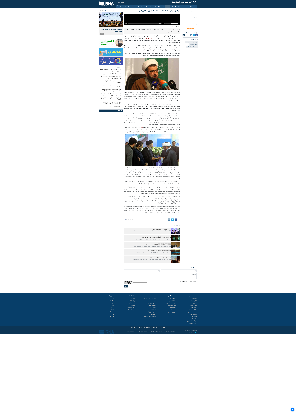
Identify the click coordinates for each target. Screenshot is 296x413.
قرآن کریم (189, 47)
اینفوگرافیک (152, 330)
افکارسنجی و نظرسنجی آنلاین (149, 319)
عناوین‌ (191, 6)
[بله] (154, 348)
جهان (175, 6)
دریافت (175, 46)
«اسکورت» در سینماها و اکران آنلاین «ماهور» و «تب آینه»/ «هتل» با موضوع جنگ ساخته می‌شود (110, 94)
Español (112, 330)
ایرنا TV (131, 6)
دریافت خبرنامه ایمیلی (192, 341)
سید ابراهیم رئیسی (150, 58)
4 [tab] (100, 10)
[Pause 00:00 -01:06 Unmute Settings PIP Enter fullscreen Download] (152, 29)
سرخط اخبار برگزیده (172, 321)
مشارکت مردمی (193, 336)
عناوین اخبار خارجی (172, 328)
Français (112, 336)
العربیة (113, 323)
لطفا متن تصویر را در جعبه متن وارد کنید (188, 301)
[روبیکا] (159, 348)
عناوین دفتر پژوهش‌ (171, 330)
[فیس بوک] (142, 348)
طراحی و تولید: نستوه (190, 352)
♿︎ (292, 409)
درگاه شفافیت (193, 334)
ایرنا (184, 2)
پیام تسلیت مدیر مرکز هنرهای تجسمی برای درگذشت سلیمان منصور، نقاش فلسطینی (112, 103)
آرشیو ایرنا (194, 323)
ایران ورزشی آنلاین (131, 330)
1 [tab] (105, 10)
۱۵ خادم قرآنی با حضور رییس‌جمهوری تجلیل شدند (161, 249)
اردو (113, 334)
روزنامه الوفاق (132, 323)
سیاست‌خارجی (161, 6)
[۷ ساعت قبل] (111, 19)
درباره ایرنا (194, 319)
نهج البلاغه (195, 47)
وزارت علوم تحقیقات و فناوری (191, 42)
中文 (113, 319)
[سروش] (147, 348)
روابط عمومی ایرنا (193, 330)
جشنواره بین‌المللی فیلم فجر (149, 323)
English (112, 321)
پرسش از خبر (152, 328)
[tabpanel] (111, 23)
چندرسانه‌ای (137, 6)
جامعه (171, 6)
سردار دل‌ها (153, 321)
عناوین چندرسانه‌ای (172, 332)
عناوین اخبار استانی (172, 325)
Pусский (112, 332)
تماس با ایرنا (194, 321)
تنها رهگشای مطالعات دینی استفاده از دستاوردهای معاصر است (158, 265)
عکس (142, 6)
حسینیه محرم (152, 334)
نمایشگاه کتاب (152, 325)
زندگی (124, 6)
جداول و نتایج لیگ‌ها (150, 332)
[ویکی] (134, 348)
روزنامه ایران (132, 321)
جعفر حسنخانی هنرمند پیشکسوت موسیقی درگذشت (112, 86)
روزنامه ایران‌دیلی (131, 328)
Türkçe (112, 328)
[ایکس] (161, 348)
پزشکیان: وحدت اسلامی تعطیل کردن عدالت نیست (111, 30)
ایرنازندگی (133, 319)
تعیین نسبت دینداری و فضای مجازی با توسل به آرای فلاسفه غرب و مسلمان (156, 257)
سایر (121, 6)
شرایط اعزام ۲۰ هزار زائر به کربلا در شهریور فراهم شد (110, 74)
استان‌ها (147, 6)
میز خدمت (194, 339)
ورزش (179, 6)
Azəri (113, 325)
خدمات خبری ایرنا (193, 343)
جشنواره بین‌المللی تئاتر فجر (149, 336)
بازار (128, 6)
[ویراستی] (144, 348)
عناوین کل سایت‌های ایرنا (170, 323)
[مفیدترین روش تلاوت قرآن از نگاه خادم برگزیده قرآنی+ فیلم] (152, 94)
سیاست (187, 6)
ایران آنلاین (132, 325)
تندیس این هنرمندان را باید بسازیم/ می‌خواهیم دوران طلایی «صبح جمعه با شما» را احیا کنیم (111, 90)
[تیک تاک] (139, 348)
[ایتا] (149, 348)
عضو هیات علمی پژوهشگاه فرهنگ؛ (164, 263)
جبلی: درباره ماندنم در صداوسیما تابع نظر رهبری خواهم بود (111, 81)
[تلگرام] (164, 348)
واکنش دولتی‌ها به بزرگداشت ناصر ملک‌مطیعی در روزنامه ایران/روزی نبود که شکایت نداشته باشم (111, 77)
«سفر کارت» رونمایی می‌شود (115, 106)
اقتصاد (183, 6)
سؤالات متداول (193, 325)
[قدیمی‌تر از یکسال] (175, 251)
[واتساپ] (132, 348)
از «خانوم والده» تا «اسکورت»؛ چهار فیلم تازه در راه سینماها (111, 98)
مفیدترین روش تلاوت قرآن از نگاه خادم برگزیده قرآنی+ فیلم (159, 10)
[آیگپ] (152, 348)
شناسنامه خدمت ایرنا (192, 332)
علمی (156, 6)
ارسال (126, 306)
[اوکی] (137, 348)
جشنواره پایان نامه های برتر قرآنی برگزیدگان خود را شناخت (159, 270)
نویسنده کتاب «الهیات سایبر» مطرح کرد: (163, 256)
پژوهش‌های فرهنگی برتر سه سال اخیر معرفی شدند (160, 278)
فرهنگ (167, 6)
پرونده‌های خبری (172, 319)
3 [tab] (102, 10)
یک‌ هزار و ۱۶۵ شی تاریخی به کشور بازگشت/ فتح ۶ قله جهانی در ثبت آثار (110, 70)
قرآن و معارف (192, 20)
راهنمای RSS (194, 328)
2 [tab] (104, 10)
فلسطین (152, 6)
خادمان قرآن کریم (193, 44)
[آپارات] (157, 348)
